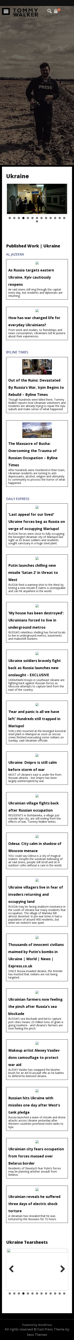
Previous (13, 202)
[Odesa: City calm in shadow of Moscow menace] (37, 851)
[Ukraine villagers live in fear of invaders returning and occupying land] (37, 901)
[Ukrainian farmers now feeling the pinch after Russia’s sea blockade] (37, 1010)
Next (62, 202)
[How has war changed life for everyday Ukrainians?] (37, 323)
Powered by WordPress (37, 1325)
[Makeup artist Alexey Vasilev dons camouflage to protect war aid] (37, 1060)
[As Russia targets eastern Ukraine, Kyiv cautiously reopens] (37, 279)
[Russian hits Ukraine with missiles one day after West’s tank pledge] (37, 1108)
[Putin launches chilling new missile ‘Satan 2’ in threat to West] (37, 575)
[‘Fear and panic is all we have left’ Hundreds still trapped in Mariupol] (37, 722)
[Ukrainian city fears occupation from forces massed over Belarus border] (37, 1158)
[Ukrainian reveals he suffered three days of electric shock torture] (37, 1204)
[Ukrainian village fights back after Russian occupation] (37, 808)
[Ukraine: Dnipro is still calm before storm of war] (37, 768)
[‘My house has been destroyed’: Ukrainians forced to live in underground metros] (37, 622)
